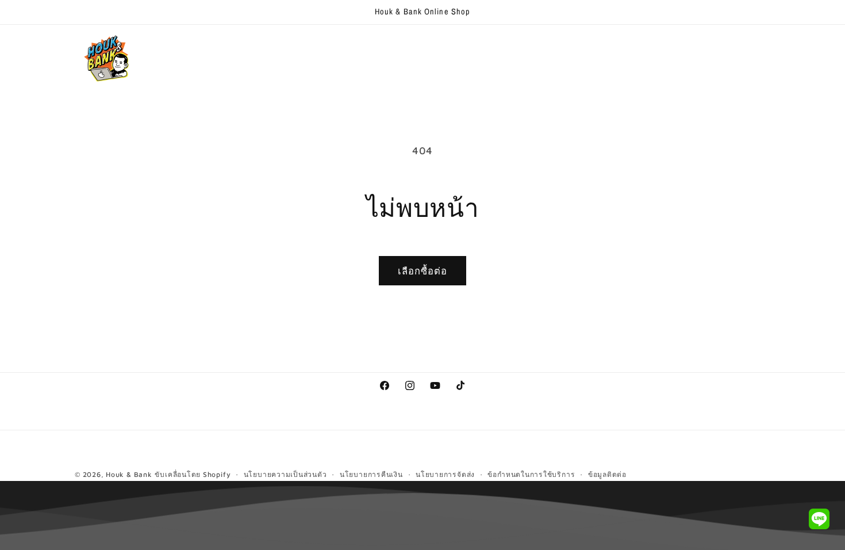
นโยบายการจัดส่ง (445, 474)
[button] (245, 48)
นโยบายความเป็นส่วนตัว (285, 474)
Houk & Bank (129, 474)
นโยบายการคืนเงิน (371, 474)
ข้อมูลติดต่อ (607, 474)
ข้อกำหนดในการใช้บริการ (531, 474)
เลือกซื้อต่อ (423, 270)
